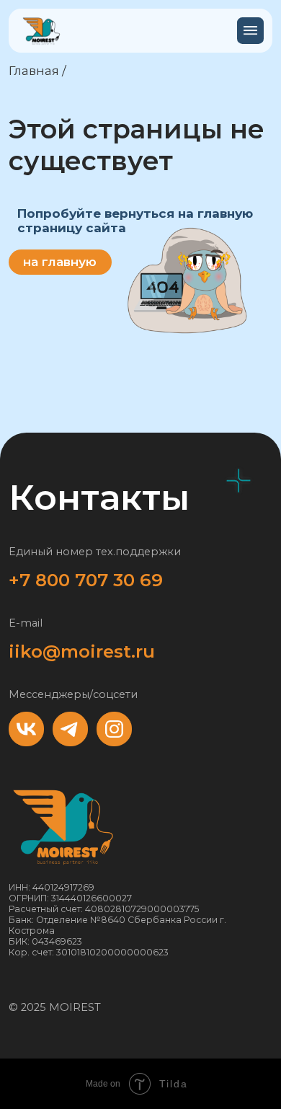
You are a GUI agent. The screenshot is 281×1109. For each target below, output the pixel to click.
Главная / (37, 70)
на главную (60, 261)
